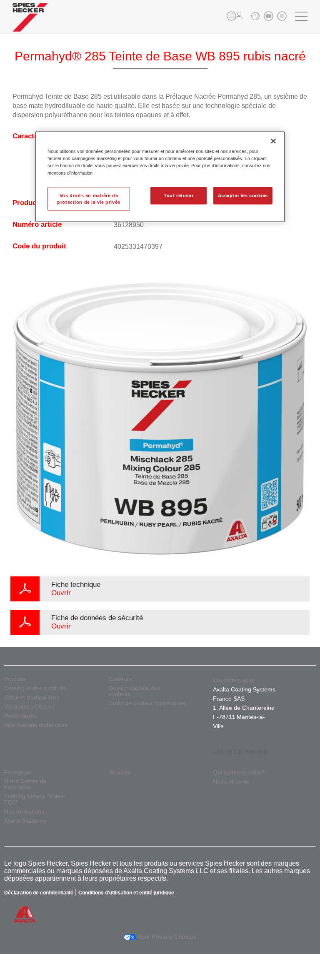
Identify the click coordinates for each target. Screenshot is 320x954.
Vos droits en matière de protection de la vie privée (88, 198)
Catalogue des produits (34, 688)
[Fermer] (273, 141)
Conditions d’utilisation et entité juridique (126, 893)
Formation (17, 772)
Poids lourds (20, 716)
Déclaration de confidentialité (38, 893)
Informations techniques (36, 725)
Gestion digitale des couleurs (134, 691)
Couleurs (120, 679)
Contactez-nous (234, 680)
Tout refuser (178, 195)
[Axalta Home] (30, 23)
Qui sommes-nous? (239, 772)
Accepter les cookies (243, 195)
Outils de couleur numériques (147, 703)
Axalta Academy (25, 821)
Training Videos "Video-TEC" (35, 799)
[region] (160, 177)
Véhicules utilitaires (29, 707)
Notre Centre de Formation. (25, 784)
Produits (15, 679)
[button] (231, 16)
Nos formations (24, 812)
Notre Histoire (231, 782)
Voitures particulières (31, 697)
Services (119, 772)
